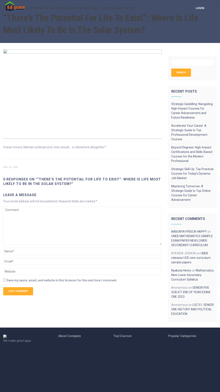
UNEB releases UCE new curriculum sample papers (191, 258)
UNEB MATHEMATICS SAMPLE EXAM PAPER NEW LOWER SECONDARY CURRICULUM (192, 240)
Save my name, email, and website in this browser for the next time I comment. (62, 280)
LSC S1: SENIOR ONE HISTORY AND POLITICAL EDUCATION (192, 309)
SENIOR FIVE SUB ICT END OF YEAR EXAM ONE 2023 (190, 292)
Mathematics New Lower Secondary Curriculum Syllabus (192, 275)
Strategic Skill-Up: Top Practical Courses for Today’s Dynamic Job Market (192, 173)
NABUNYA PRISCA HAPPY (189, 231)
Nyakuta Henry (181, 270)
